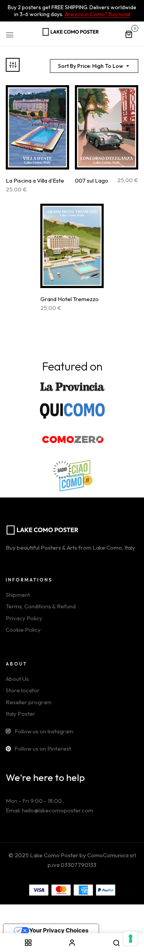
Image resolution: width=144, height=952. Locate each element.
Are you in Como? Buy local (97, 14)
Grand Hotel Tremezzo (69, 299)
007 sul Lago (91, 180)
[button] (128, 34)
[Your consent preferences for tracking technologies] (130, 938)
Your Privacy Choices (58, 930)
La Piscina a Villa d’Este (35, 180)
